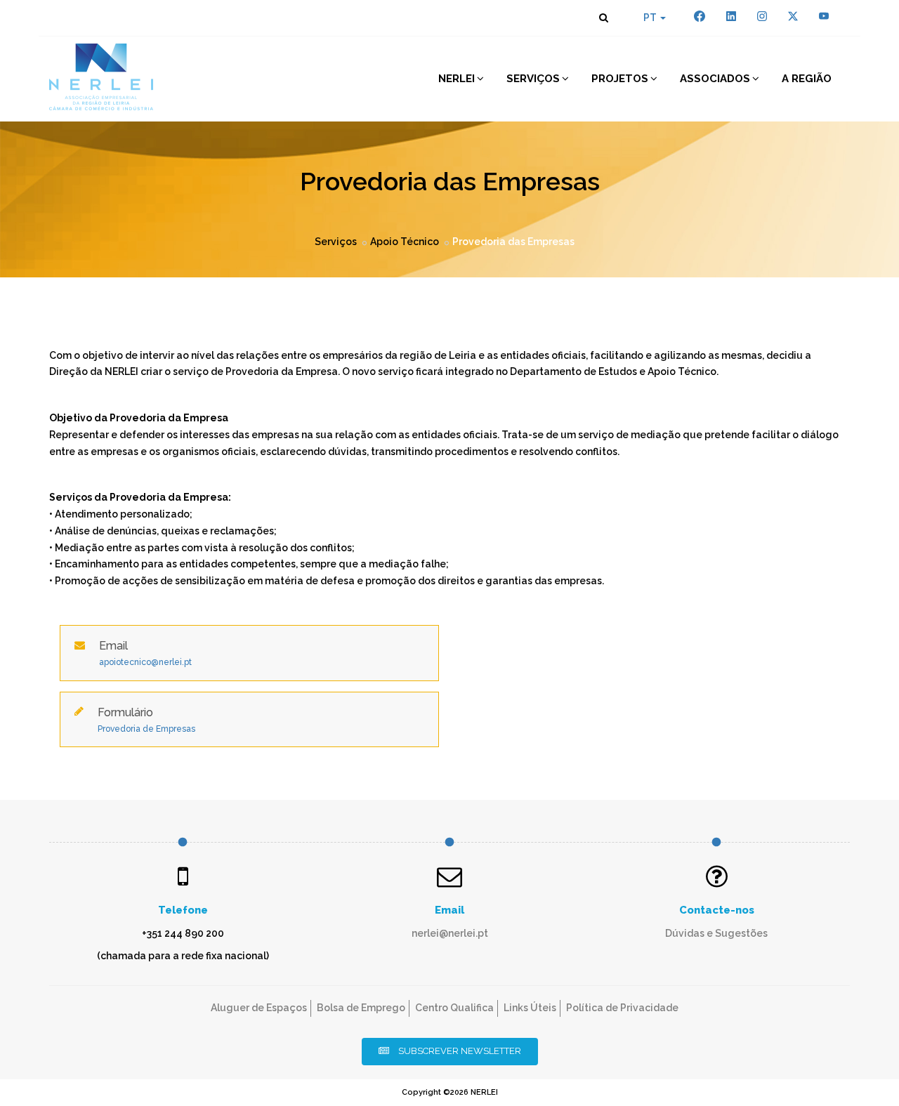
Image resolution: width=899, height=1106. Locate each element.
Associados (715, 78)
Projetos (619, 78)
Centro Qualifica (454, 1007)
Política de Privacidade (622, 1007)
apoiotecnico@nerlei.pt (145, 662)
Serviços (533, 78)
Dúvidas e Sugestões (716, 933)
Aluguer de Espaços (259, 1007)
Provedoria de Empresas (146, 729)
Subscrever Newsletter (458, 1051)
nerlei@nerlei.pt (450, 933)
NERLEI (456, 78)
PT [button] (651, 17)
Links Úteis (530, 1007)
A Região (807, 78)
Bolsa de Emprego (361, 1007)
